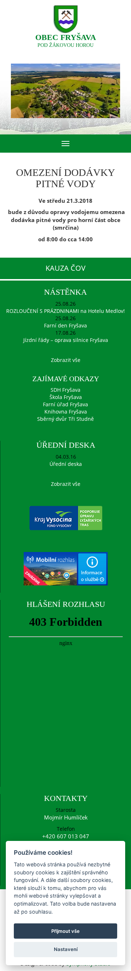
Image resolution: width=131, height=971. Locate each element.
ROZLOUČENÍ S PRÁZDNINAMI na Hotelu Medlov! (65, 310)
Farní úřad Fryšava (65, 404)
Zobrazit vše (65, 359)
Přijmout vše (65, 931)
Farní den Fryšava (65, 325)
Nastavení (66, 949)
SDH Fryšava (65, 389)
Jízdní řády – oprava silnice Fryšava (65, 340)
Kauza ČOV (65, 268)
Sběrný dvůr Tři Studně (65, 418)
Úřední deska (65, 463)
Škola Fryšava (65, 397)
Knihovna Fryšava (65, 411)
